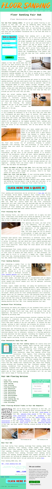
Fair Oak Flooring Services (14, 376)
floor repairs (27, 354)
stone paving (44, 412)
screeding (41, 415)
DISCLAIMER (47, 10)
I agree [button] (31, 481)
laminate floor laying (28, 414)
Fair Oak (41, 193)
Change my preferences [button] (35, 484)
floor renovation (19, 352)
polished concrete (23, 419)
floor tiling (24, 422)
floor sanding (30, 36)
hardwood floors (15, 311)
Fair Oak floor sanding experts (24, 343)
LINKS (33, 10)
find (6, 446)
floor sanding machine (9, 274)
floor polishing (21, 355)
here (42, 458)
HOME (29, 10)
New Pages (7, 476)
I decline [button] (37, 481)
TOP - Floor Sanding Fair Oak (11, 463)
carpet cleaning (25, 421)
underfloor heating (44, 422)
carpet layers (21, 417)
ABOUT (37, 10)
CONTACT (41, 10)
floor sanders (33, 454)
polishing (21, 317)
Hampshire (4, 369)
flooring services (35, 367)
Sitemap (2, 476)
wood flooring (40, 417)
